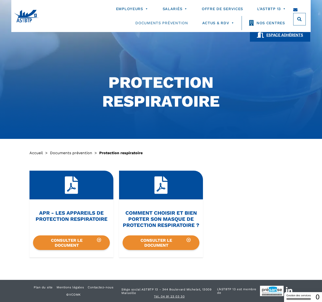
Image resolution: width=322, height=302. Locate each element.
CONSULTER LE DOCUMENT (67, 243)
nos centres (270, 23)
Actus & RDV (215, 23)
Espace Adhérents (284, 34)
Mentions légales (70, 287)
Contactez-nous (100, 287)
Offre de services (222, 9)
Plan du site (43, 287)
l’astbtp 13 (269, 9)
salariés (172, 9)
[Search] (299, 19)
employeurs (129, 9)
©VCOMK (73, 294)
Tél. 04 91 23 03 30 (169, 296)
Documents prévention (161, 23)
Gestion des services (298, 295)
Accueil (36, 153)
